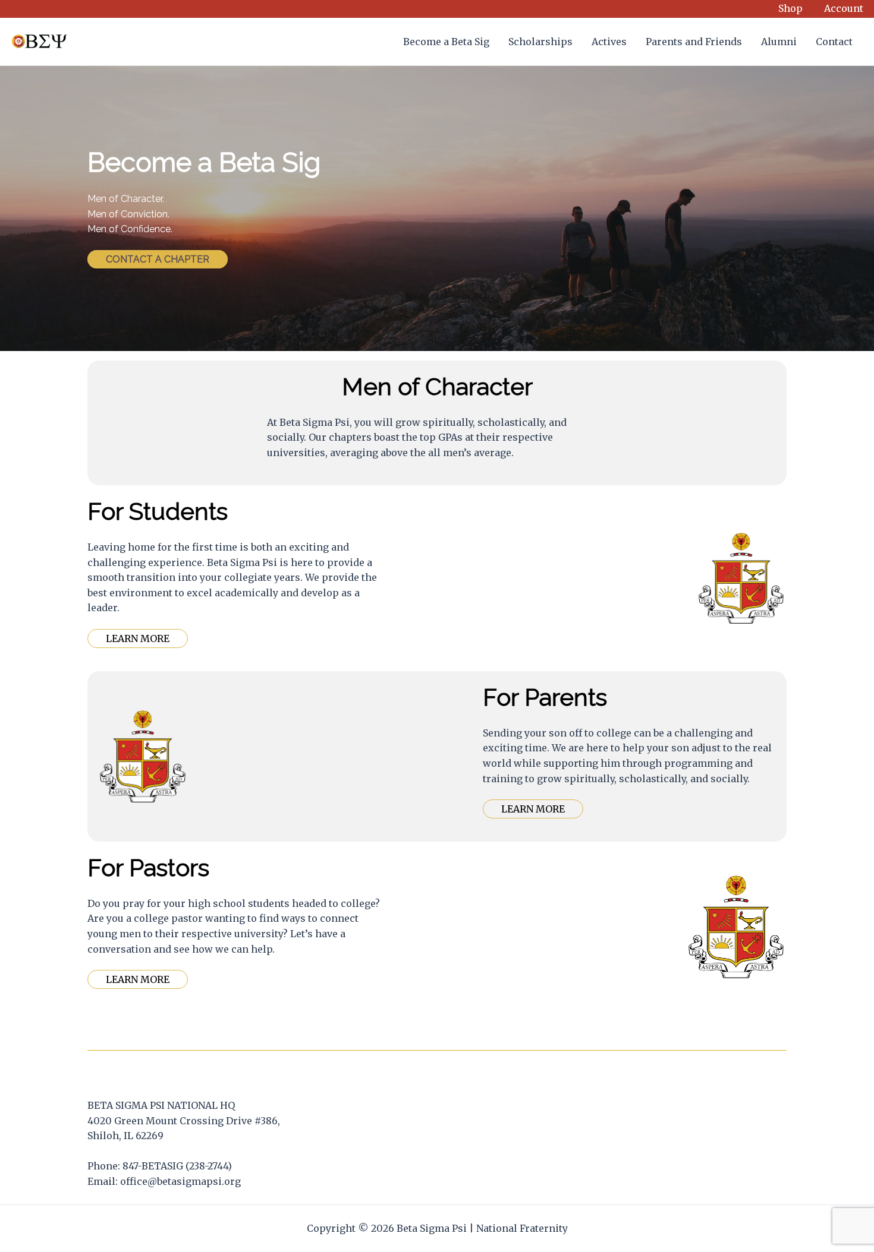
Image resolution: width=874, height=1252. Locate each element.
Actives (609, 42)
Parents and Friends (694, 42)
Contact (834, 42)
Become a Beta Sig (446, 42)
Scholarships (540, 42)
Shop (790, 8)
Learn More (137, 638)
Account (843, 8)
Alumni (779, 42)
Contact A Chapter (157, 259)
